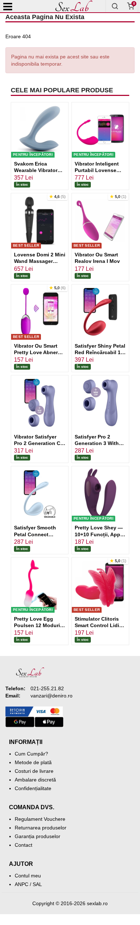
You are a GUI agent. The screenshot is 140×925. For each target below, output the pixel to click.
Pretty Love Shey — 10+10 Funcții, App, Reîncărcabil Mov (99, 534)
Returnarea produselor (40, 828)
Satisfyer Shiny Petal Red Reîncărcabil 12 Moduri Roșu (100, 352)
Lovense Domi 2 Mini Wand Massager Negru (39, 261)
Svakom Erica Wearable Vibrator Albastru (35, 170)
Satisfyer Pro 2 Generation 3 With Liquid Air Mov (97, 443)
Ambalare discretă (35, 780)
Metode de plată (33, 762)
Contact (23, 845)
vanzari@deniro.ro (52, 696)
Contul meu (28, 875)
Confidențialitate (33, 788)
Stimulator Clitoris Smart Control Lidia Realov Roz (98, 625)
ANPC (21, 884)
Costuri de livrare (34, 771)
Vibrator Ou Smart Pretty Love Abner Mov (36, 352)
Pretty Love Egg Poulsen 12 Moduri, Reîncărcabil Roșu (37, 625)
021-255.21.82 (47, 688)
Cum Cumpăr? (31, 754)
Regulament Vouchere (40, 819)
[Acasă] (73, 6)
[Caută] (114, 6)
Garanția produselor (37, 836)
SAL (37, 884)
